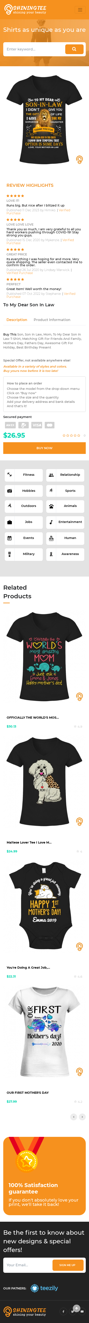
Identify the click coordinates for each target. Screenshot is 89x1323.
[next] (82, 1116)
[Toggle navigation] (80, 9)
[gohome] (76, 1308)
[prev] (73, 1116)
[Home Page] (25, 10)
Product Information (52, 320)
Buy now (44, 448)
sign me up (68, 1265)
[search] (74, 49)
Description (16, 320)
